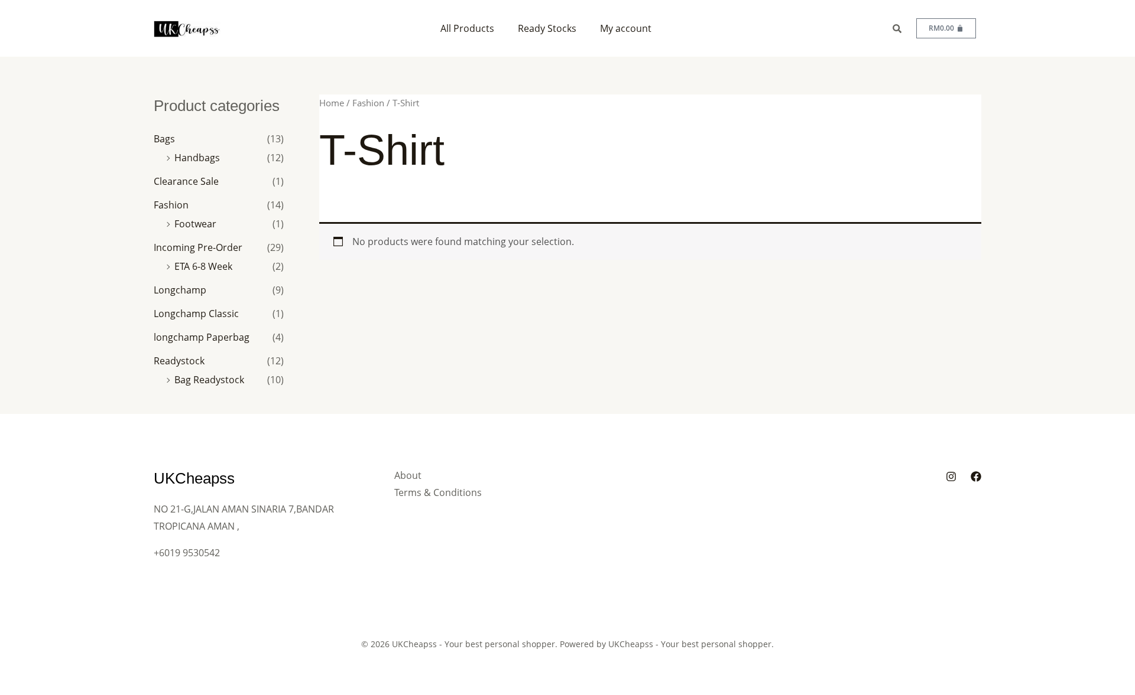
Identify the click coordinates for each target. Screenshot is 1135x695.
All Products (467, 28)
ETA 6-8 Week (203, 266)
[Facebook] (976, 476)
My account (625, 28)
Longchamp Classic (196, 313)
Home (331, 103)
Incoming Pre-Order (198, 247)
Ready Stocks (547, 28)
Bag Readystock (209, 379)
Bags (164, 138)
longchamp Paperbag (201, 337)
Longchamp (180, 289)
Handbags (197, 157)
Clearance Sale (186, 181)
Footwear (195, 223)
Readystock (179, 360)
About (407, 475)
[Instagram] (951, 476)
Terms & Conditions (438, 492)
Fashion (171, 204)
